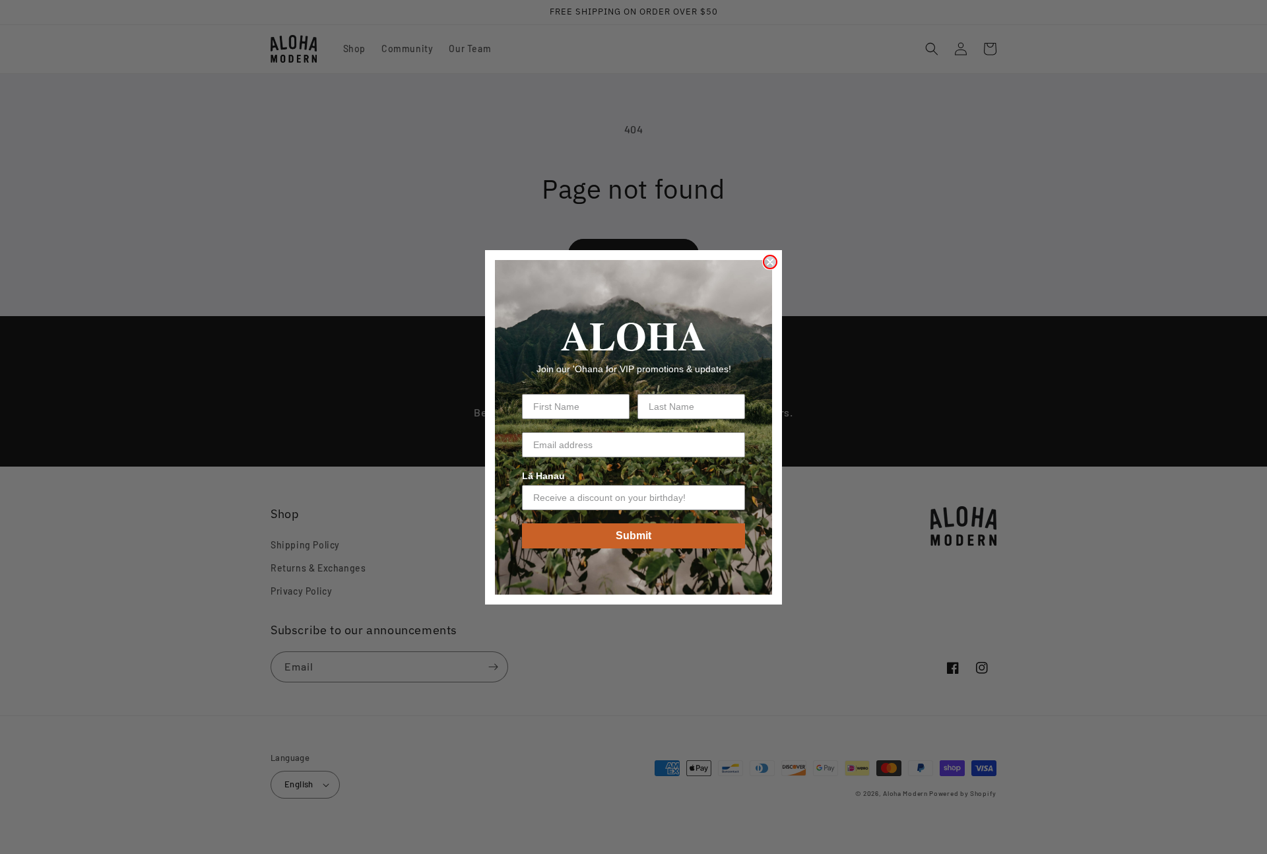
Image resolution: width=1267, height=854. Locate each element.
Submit (633, 535)
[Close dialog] (770, 262)
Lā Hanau (543, 476)
